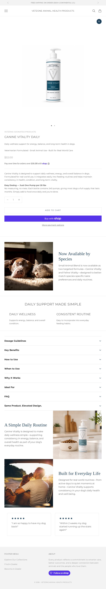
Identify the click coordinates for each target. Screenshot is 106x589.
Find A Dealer (11, 564)
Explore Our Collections (15, 559)
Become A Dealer (12, 569)
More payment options (53, 225)
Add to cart (53, 210)
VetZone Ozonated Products (20, 132)
